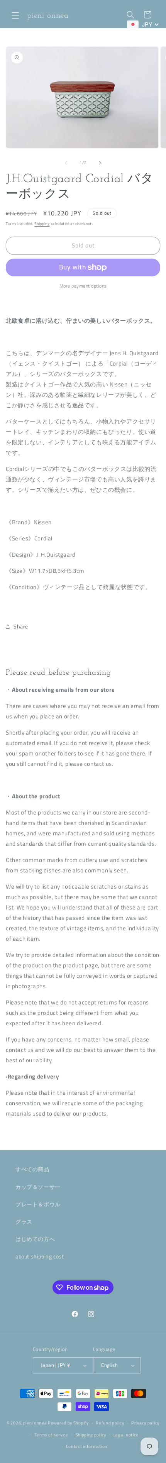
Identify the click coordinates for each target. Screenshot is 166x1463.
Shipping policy (91, 1435)
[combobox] (143, 24)
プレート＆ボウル (38, 1204)
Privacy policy (145, 1423)
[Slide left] (66, 162)
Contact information (86, 1446)
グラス (23, 1221)
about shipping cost (39, 1256)
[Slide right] (99, 162)
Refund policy (110, 1423)
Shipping (42, 224)
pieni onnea (35, 1423)
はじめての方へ (35, 1239)
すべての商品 (32, 1169)
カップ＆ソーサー (38, 1187)
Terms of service (51, 1435)
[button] (15, 15)
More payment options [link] (83, 286)
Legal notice (126, 1435)
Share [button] (21, 626)
